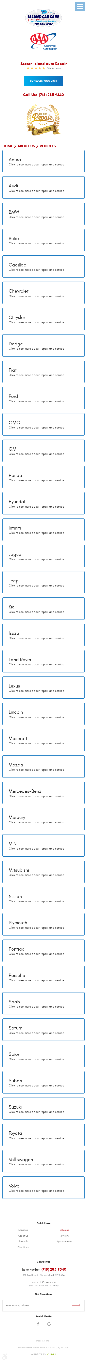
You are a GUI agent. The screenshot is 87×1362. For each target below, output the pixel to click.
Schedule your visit (43, 81)
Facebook (37, 1324)
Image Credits (42, 1341)
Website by (43, 1354)
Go (72, 1305)
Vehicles (48, 146)
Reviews (64, 1235)
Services (23, 1230)
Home (7, 146)
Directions (23, 1247)
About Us (26, 146)
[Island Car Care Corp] (43, 18)
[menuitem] (23, 1230)
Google (49, 1324)
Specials (23, 1241)
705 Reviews (53, 68)
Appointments (64, 1241)
